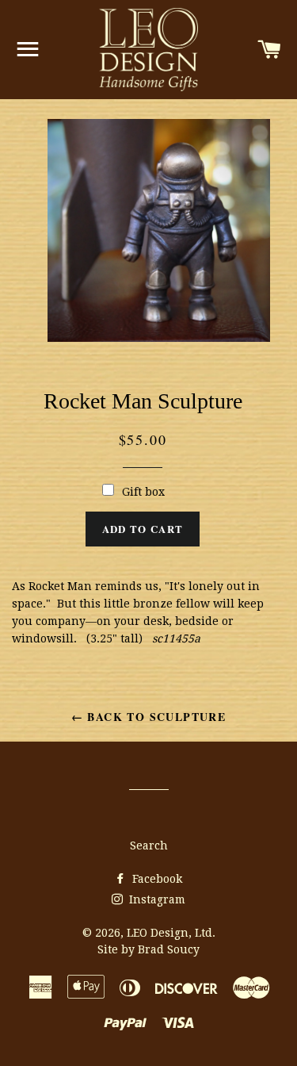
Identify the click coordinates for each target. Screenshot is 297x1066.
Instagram (155, 899)
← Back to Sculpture (149, 716)
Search (149, 845)
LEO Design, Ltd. (171, 932)
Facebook (155, 878)
